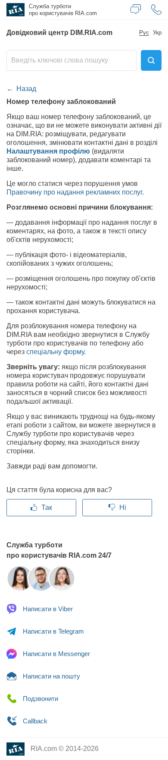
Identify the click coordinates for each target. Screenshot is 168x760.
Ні (122, 507)
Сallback (34, 721)
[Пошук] (151, 60)
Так (46, 507)
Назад (26, 88)
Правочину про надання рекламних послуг (74, 192)
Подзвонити (39, 698)
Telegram (53, 631)
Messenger (56, 653)
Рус (144, 33)
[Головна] (14, 9)
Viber (48, 608)
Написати (50, 676)
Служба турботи (63, 9)
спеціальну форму (55, 351)
